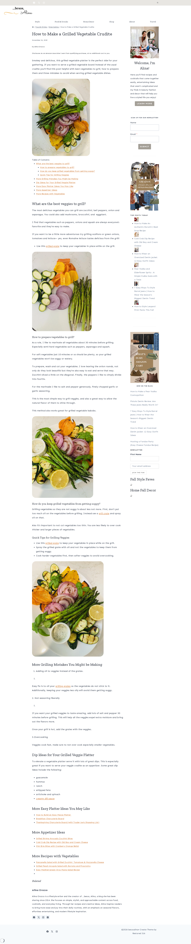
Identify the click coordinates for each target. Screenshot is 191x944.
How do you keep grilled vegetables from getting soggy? (67, 171)
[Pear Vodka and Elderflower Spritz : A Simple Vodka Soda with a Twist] (146, 265)
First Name (135, 454)
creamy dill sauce (45, 798)
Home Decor (88, 21)
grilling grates (63, 686)
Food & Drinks (61, 21)
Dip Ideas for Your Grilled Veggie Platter (55, 182)
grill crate (104, 513)
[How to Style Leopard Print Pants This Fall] (146, 302)
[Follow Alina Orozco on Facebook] (34, 917)
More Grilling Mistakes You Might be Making (57, 179)
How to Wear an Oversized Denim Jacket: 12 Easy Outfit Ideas (146, 257)
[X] (39, 3)
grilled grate (52, 246)
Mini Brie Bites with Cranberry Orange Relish (57, 846)
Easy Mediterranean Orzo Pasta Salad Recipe (58, 870)
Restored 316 (139, 933)
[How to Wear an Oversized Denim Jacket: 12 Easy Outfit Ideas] (146, 250)
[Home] (33, 27)
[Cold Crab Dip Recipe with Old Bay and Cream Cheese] (146, 234)
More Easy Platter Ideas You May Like (54, 186)
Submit (144, 146)
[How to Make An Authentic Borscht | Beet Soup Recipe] (146, 219)
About (132, 21)
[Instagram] (44, 3)
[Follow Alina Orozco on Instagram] (43, 917)
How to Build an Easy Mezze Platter (53, 815)
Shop (111, 21)
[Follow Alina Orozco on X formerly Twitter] (39, 917)
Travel (153, 21)
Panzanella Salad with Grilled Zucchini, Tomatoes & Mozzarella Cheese (70, 862)
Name (133, 122)
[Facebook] (34, 3)
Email (133, 134)
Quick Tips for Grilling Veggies (54, 175)
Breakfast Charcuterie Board (50, 818)
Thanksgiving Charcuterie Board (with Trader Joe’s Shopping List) (67, 822)
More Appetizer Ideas (46, 190)
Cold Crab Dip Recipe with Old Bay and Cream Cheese (62, 842)
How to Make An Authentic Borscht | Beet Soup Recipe (146, 227)
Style (37, 21)
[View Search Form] (157, 2)
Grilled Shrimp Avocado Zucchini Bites (54, 838)
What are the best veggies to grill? (53, 163)
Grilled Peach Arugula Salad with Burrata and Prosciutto (63, 866)
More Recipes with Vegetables (50, 194)
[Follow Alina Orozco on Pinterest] (48, 917)
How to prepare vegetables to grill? (57, 167)
